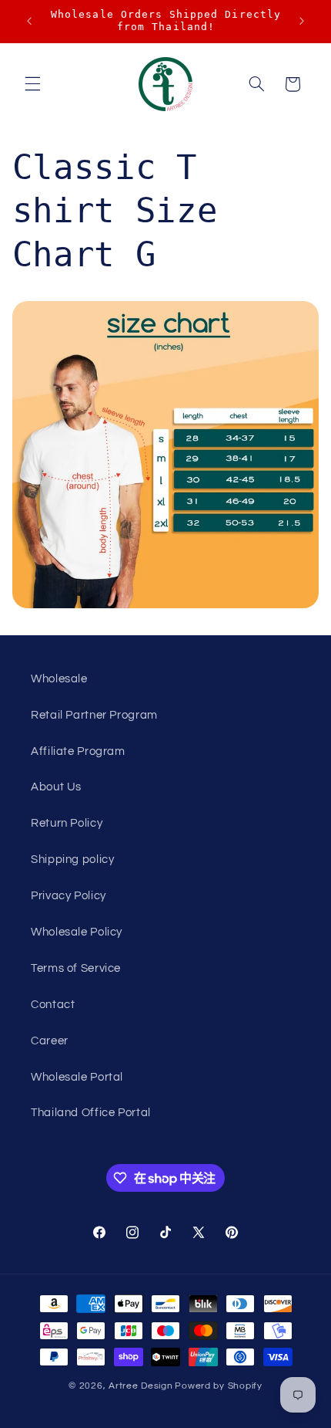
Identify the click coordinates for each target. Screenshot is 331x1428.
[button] (32, 84)
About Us (56, 787)
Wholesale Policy (76, 932)
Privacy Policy (68, 896)
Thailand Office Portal (91, 1112)
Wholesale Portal (77, 1077)
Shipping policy (72, 859)
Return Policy (66, 823)
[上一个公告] (29, 21)
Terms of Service (76, 968)
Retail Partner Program (94, 715)
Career (50, 1041)
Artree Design (141, 1386)
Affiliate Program (78, 751)
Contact (53, 1004)
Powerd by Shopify (218, 1386)
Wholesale (59, 679)
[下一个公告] (302, 21)
